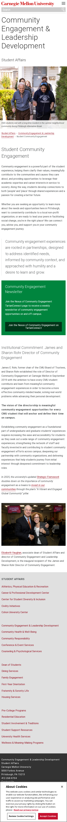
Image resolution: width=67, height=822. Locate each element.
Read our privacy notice (26, 809)
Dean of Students (11, 664)
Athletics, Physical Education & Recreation (25, 586)
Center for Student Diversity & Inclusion (23, 599)
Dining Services (10, 671)
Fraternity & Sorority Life (15, 690)
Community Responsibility (16, 638)
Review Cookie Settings (21, 816)
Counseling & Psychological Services (22, 651)
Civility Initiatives (11, 606)
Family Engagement (12, 677)
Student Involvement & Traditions (20, 723)
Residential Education (13, 716)
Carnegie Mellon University (28, 4)
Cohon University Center (15, 612)
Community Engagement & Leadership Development (25, 33)
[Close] (62, 786)
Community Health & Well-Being (19, 631)
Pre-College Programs (14, 710)
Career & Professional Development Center (25, 592)
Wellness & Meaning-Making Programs (22, 742)
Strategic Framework (48, 476)
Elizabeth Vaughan (11, 552)
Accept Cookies (48, 816)
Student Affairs (13, 60)
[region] (33, 802)
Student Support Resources (17, 730)
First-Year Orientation (13, 684)
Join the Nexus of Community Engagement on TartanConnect (33, 326)
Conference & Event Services (18, 645)
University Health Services (16, 736)
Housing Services (11, 697)
